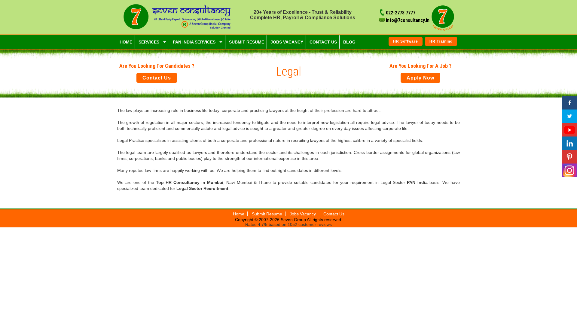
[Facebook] (569, 103)
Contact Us (156, 77)
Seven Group (294, 219)
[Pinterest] (569, 157)
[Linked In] (569, 143)
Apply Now (420, 77)
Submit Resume (267, 214)
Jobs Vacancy (303, 214)
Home (238, 214)
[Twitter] (569, 116)
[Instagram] (569, 170)
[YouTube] (569, 129)
